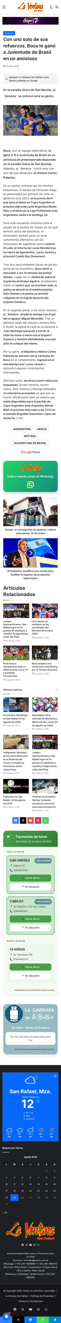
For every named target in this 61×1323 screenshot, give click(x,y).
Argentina (23, 429)
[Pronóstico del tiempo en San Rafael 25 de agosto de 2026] (16, 704)
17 (6, 1191)
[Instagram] (34, 1245)
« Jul (4, 1212)
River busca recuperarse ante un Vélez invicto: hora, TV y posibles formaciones (15, 669)
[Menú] (4, 8)
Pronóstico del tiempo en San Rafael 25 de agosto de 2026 (15, 718)
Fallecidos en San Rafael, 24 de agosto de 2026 (14, 800)
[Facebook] (23, 1245)
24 (6, 1197)
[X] (27, 1245)
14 (38, 1184)
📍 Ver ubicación (30, 886)
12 (22, 1184)
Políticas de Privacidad (42, 1296)
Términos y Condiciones (30, 1301)
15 (46, 1184)
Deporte (9, 33)
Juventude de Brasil (31, 443)
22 (46, 1191)
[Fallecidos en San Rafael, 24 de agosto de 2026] (16, 786)
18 (14, 1191)
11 (14, 1184)
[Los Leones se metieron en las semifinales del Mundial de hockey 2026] (45, 611)
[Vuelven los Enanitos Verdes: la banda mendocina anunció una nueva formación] (45, 786)
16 (54, 1184)
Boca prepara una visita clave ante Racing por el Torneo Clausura (45, 666)
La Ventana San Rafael (16, 1296)
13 (30, 1184)
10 (6, 1184)
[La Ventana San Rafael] (31, 6)
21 (38, 1191)
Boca (43, 429)
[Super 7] (30, 20)
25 (14, 1197)
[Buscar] (57, 8)
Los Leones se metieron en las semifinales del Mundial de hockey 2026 (42, 627)
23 (54, 1191)
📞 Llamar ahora (30, 878)
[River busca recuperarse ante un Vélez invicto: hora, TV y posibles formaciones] (16, 653)
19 (22, 1191)
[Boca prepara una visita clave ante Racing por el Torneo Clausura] (45, 653)
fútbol (31, 436)
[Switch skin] (51, 8)
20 (30, 1191)
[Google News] (30, 452)
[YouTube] (31, 1245)
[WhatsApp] (38, 1245)
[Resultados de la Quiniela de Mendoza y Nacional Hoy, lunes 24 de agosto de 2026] (45, 704)
